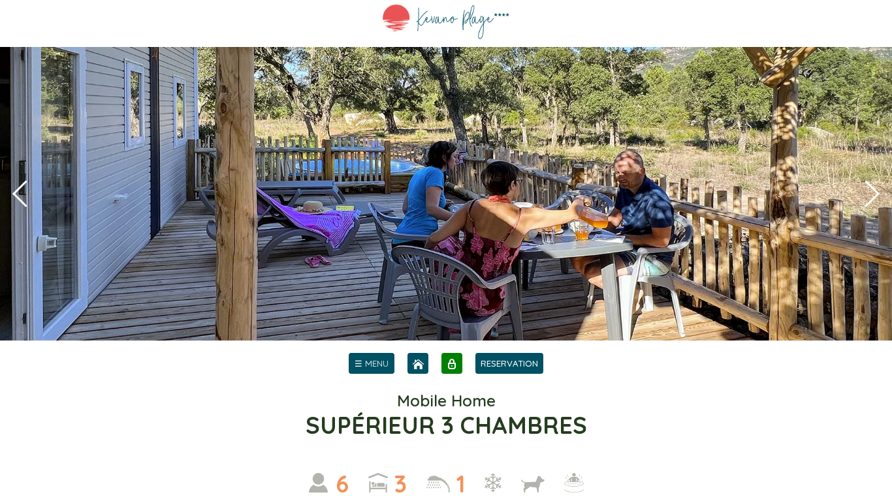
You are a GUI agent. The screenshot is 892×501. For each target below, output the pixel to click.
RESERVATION (509, 363)
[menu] (371, 363)
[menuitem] (371, 363)
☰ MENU (372, 363)
